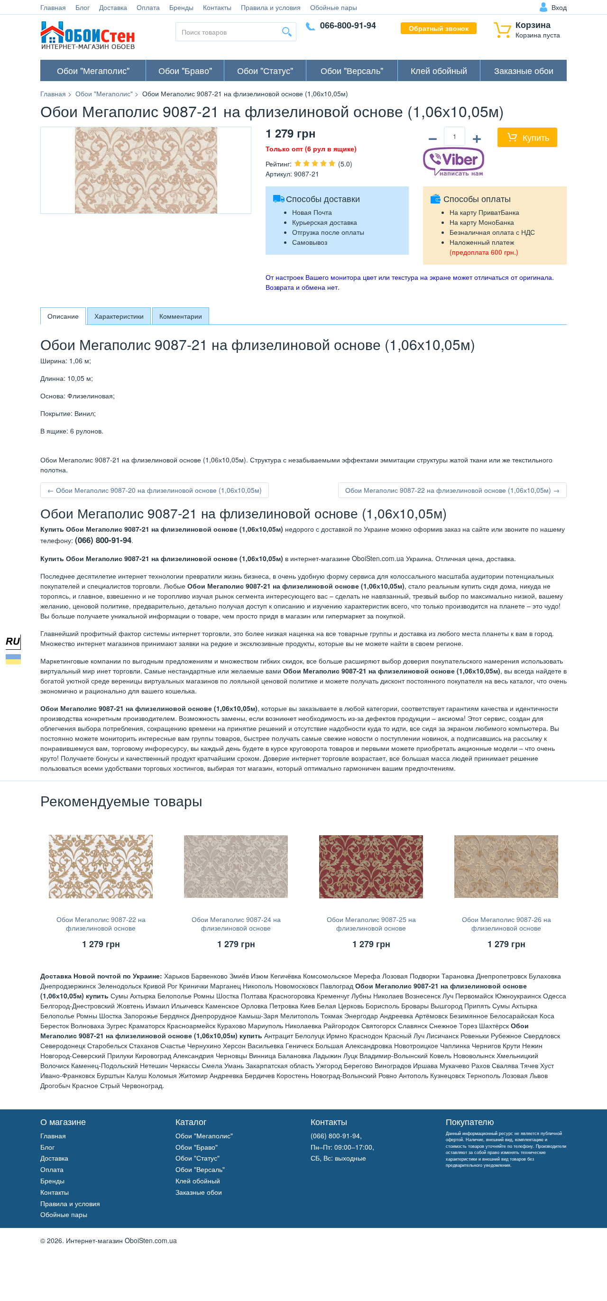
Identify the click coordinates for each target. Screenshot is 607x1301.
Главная (53, 7)
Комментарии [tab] (180, 316)
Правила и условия (271, 7)
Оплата (148, 7)
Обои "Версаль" (352, 70)
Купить (536, 137)
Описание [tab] (63, 316)
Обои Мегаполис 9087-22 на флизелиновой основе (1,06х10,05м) (101, 928)
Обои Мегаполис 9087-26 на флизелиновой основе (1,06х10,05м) (506, 928)
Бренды (181, 7)
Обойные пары (333, 7)
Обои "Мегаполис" (93, 70)
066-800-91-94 (348, 25)
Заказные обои (523, 70)
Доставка (113, 7)
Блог (82, 7)
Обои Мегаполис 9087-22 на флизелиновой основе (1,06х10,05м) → (452, 490)
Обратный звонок (439, 28)
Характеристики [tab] (119, 316)
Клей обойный (439, 70)
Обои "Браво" (185, 70)
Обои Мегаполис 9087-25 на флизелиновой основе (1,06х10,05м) (371, 928)
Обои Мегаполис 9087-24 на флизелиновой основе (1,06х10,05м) (236, 928)
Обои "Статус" (265, 70)
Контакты (217, 7)
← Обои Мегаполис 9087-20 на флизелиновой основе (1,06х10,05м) (154, 490)
